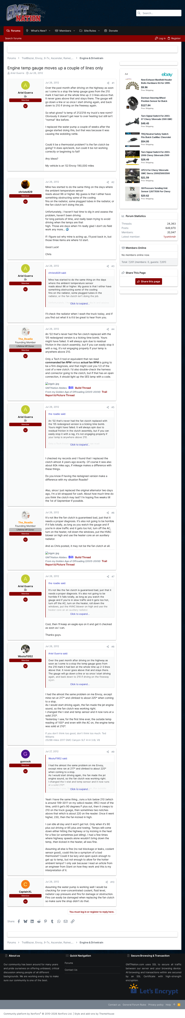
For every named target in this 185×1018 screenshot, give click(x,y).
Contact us (71, 969)
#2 (112, 182)
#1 (113, 82)
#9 (112, 751)
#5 (112, 407)
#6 (112, 512)
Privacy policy (156, 1004)
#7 (113, 576)
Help (168, 1004)
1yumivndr (170, 236)
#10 (112, 882)
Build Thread (83, 387)
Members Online (136, 247)
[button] (49, 31)
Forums (69, 962)
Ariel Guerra (17, 73)
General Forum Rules (134, 1004)
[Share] (108, 83)
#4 (112, 329)
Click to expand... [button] (80, 303)
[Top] (174, 1004)
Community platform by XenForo (38, 1013)
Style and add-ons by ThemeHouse (94, 1013)
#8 (112, 646)
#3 (112, 266)
